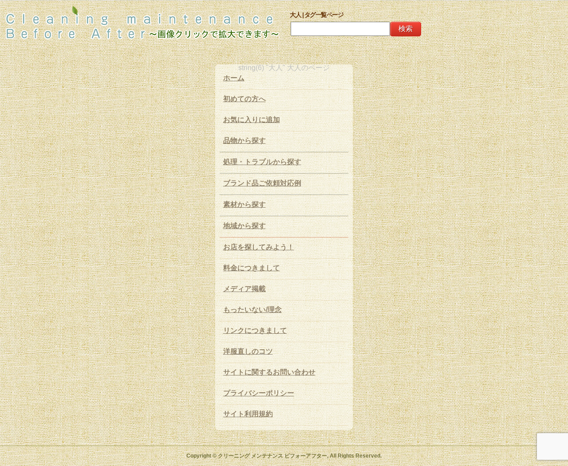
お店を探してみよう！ (258, 247)
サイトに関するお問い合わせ (269, 372)
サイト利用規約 (248, 414)
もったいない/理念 (252, 309)
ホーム (234, 78)
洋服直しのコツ (248, 351)
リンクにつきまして (255, 330)
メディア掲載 (244, 288)
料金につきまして (251, 268)
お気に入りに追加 (251, 119)
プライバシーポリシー (258, 393)
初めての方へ (244, 99)
